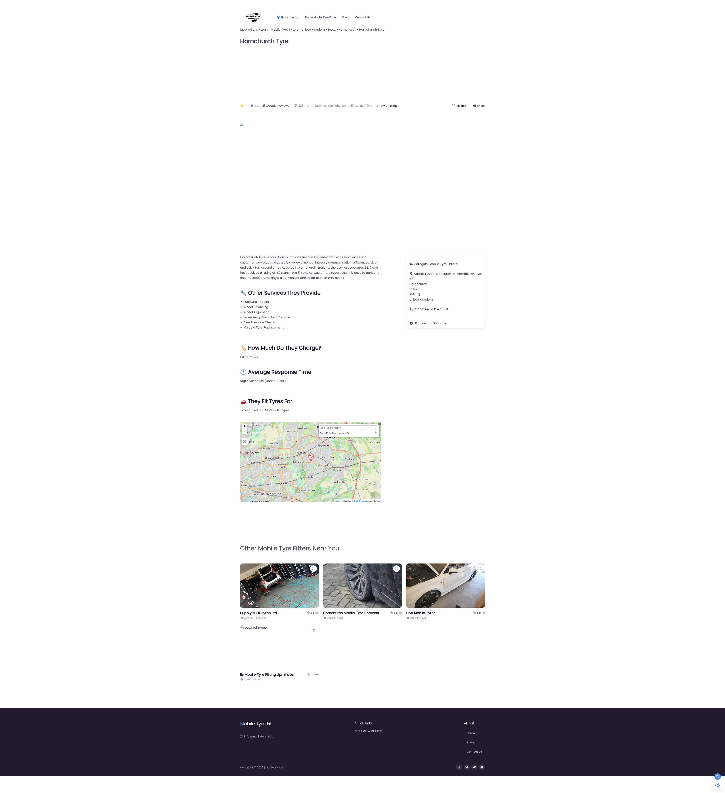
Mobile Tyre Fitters (443, 264)
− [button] (245, 431)
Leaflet (338, 500)
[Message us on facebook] (482, 767)
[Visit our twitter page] (467, 767)
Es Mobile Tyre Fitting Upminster (267, 674)
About (346, 17)
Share (481, 106)
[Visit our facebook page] (459, 767)
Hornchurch (288, 17)
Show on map (387, 106)
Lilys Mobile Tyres (421, 613)
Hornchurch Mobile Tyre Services (351, 613)
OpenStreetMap (361, 500)
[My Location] (348, 433)
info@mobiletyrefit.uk (258, 736)
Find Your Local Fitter (368, 731)
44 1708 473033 (436, 309)
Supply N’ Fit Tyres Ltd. (259, 613)
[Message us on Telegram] (474, 767)
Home (471, 733)
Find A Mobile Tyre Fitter (320, 17)
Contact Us (362, 17)
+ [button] (245, 426)
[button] (445, 323)
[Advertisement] (362, 74)
